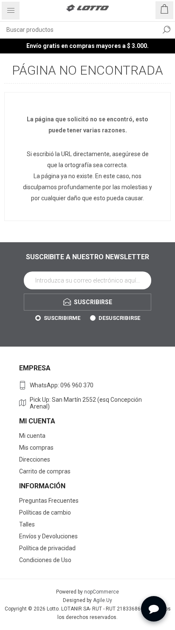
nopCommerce (101, 592)
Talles (27, 524)
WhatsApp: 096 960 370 (61, 385)
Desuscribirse (119, 318)
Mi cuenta (32, 435)
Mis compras (36, 447)
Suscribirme (62, 318)
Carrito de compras (45, 471)
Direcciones (34, 459)
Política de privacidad (47, 548)
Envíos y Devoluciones (48, 536)
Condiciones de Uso (45, 560)
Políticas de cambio (45, 512)
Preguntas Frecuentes (49, 500)
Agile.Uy (102, 600)
